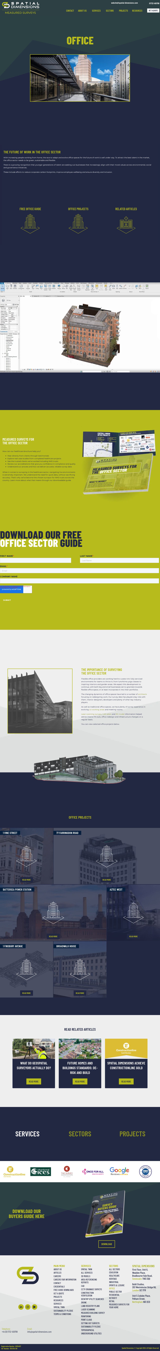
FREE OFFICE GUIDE (30, 209)
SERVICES (96, 10)
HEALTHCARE (114, 1275)
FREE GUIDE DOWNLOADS (64, 1290)
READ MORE (34, 1081)
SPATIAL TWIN (59, 1307)
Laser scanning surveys (91, 714)
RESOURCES (137, 10)
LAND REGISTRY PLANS (90, 1306)
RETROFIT (113, 1298)
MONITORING (86, 1316)
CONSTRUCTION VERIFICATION (87, 1294)
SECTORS (110, 10)
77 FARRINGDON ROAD (67, 833)
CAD (82, 1286)
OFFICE (112, 1288)
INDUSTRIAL (114, 1282)
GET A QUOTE (153, 10)
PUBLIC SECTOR (115, 1291)
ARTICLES (57, 1272)
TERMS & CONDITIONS (62, 1314)
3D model (120, 714)
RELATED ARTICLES (126, 209)
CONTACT (70, 10)
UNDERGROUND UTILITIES (91, 1333)
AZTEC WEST (116, 889)
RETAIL (112, 1301)
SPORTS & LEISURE (116, 1285)
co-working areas (96, 709)
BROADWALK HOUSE (66, 946)
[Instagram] (27, 1307)
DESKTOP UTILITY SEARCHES (92, 1299)
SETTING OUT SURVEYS (90, 1323)
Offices (3, 829)
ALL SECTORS (114, 1269)
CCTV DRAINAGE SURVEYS (91, 1289)
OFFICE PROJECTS (78, 209)
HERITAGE (113, 1278)
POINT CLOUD (86, 1319)
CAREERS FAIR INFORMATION (65, 1279)
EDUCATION (113, 1272)
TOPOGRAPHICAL (87, 1330)
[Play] (34, 1307)
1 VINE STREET (10, 833)
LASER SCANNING (88, 1309)
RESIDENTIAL (114, 1294)
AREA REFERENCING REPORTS (89, 1281)
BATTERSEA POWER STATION (17, 889)
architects (142, 694)
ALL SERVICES (86, 1272)
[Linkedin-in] (21, 1307)
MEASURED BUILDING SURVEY (93, 1312)
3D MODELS (85, 1276)
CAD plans (107, 714)
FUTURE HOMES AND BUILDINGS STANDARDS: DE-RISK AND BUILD (80, 1068)
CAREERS (57, 1276)
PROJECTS (123, 10)
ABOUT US (82, 10)
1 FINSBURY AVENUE (13, 946)
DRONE (84, 1302)
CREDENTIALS (59, 1286)
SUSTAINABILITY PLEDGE (63, 1310)
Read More (26, 879)
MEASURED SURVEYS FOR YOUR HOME (119, 1306)
